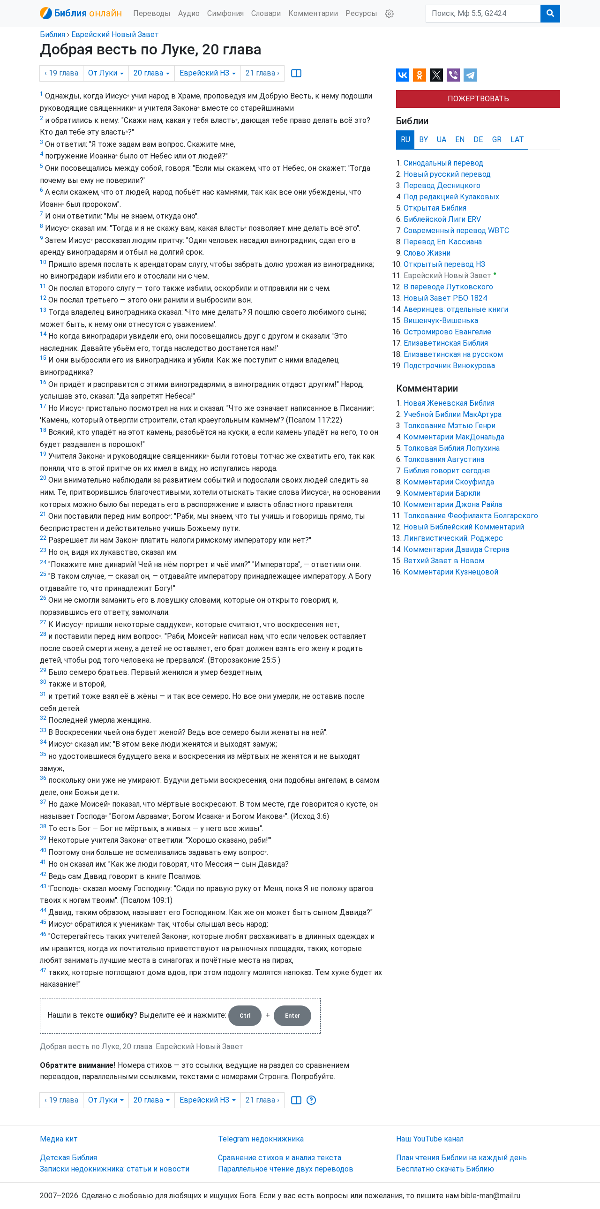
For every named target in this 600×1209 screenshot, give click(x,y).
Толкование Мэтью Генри (449, 425)
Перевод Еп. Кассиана (443, 241)
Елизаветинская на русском (453, 354)
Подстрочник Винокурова (449, 365)
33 (43, 730)
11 (43, 286)
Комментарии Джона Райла (453, 504)
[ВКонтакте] (402, 75)
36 (43, 778)
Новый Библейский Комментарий (464, 526)
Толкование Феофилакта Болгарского (471, 515)
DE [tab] (478, 139)
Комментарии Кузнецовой (451, 571)
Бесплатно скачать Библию (445, 1168)
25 (43, 574)
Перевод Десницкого (442, 185)
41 (43, 862)
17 (43, 406)
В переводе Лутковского (448, 286)
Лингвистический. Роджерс (453, 538)
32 (43, 718)
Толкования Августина (444, 459)
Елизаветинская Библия (446, 343)
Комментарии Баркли (442, 493)
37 (43, 802)
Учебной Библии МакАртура (453, 414)
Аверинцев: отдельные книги (456, 309)
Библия (52, 34)
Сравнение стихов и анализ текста (279, 1157)
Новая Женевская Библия (449, 403)
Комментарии (313, 13)
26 (43, 598)
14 (43, 334)
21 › (262, 72)
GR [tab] (497, 139)
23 (43, 550)
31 (43, 694)
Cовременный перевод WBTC (456, 230)
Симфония (225, 13)
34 (43, 742)
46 (43, 934)
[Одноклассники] (419, 75)
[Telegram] (470, 75)
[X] (436, 75)
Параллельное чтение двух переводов (285, 1168)
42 (43, 874)
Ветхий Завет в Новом (444, 560)
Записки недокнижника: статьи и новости (114, 1168)
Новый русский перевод (447, 174)
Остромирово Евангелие (447, 331)
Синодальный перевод (443, 163)
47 (43, 970)
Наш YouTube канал (430, 1138)
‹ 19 (61, 72)
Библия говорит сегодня (447, 470)
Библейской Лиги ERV (442, 219)
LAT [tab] (517, 139)
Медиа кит (59, 1138)
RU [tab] (405, 139)
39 (43, 838)
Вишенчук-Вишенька (441, 320)
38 (43, 826)
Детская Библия (68, 1157)
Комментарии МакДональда (454, 436)
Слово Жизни (427, 253)
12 (43, 298)
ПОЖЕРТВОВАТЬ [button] (478, 98)
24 (43, 562)
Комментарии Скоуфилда (449, 481)
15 (43, 358)
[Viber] (453, 75)
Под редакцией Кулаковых (451, 196)
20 (43, 478)
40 (43, 850)
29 (43, 670)
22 (43, 538)
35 (43, 754)
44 (43, 910)
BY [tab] (423, 139)
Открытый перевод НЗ (444, 264)
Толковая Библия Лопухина (452, 448)
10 (43, 262)
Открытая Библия (435, 208)
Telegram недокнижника (261, 1138)
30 (43, 682)
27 (43, 622)
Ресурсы (361, 13)
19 (43, 454)
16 (43, 382)
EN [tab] (460, 139)
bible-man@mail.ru (490, 1195)
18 (43, 430)
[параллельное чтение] (296, 73)
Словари (266, 13)
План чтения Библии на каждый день (461, 1157)
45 (43, 922)
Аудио (189, 13)
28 (43, 634)
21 (43, 514)
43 (43, 886)
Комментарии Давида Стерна (456, 549)
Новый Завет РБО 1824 (445, 298)
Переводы (152, 13)
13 (43, 310)
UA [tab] (441, 139)
